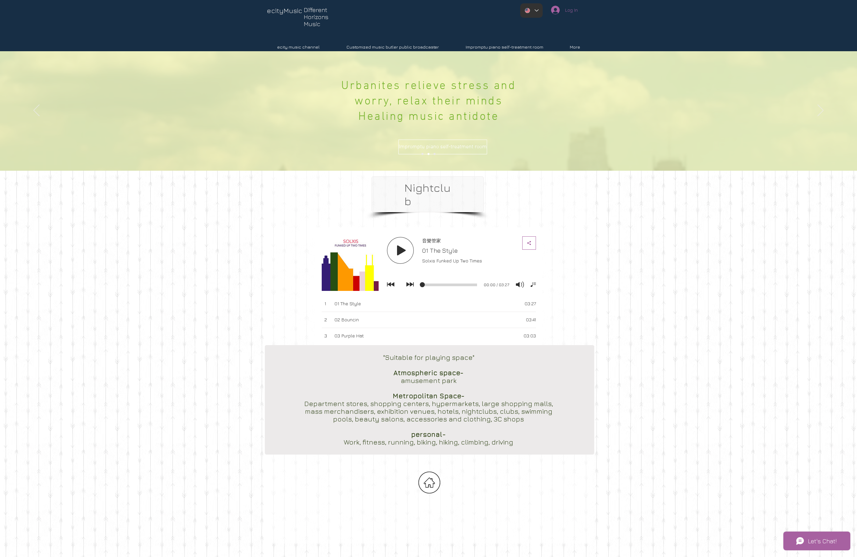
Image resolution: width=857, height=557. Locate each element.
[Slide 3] (428, 154)
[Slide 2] (422, 154)
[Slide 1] (435, 154)
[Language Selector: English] (531, 10)
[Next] (820, 110)
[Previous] (36, 110)
